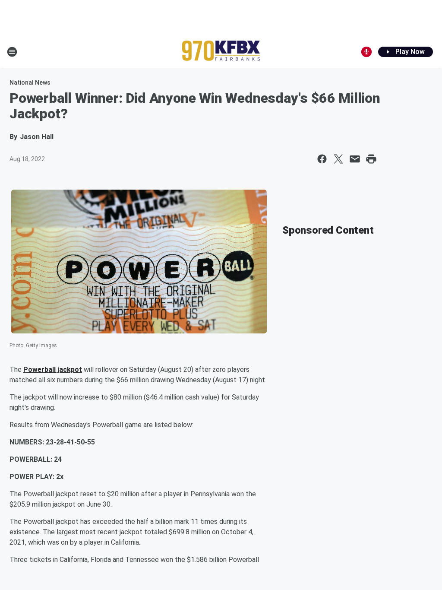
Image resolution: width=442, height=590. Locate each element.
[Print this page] (371, 159)
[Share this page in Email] (355, 159)
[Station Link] (221, 52)
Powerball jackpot (52, 369)
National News (30, 82)
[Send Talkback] (366, 52)
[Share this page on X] (338, 159)
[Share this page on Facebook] (322, 159)
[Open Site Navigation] (12, 52)
